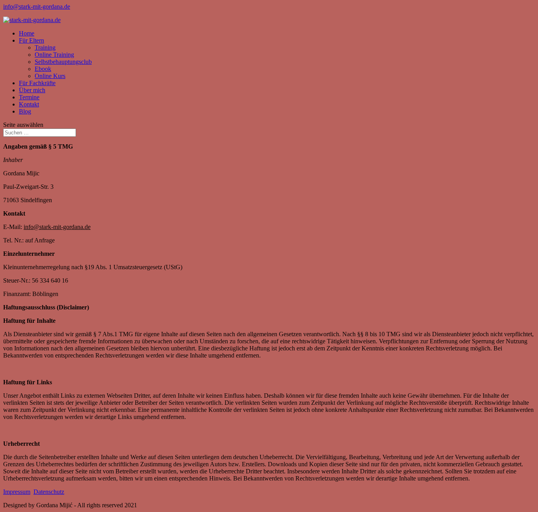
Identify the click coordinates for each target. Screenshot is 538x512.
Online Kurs (50, 76)
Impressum (16, 491)
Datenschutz (48, 491)
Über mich (32, 90)
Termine (29, 97)
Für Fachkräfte (37, 83)
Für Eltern (31, 40)
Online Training (54, 54)
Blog (25, 111)
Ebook (43, 68)
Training (45, 47)
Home (26, 33)
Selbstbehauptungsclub (63, 61)
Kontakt (29, 104)
